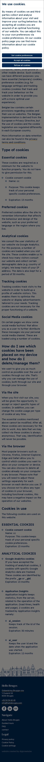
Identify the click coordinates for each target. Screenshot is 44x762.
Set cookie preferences (22, 55)
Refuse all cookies (22, 65)
